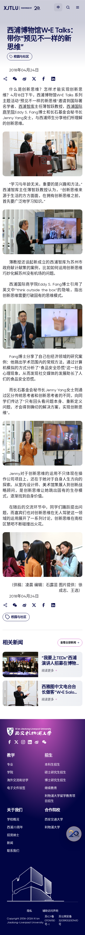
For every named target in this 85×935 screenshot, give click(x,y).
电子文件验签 (16, 788)
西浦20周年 (15, 827)
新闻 (10, 842)
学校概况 (13, 819)
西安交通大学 (54, 819)
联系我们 (13, 850)
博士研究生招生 (55, 780)
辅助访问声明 (50, 910)
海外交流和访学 (17, 780)
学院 (10, 772)
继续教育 (51, 788)
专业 (10, 764)
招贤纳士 (13, 835)
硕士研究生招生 (55, 772)
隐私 (29, 910)
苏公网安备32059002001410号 (68, 920)
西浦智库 (26, 106)
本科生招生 (52, 764)
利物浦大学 (52, 827)
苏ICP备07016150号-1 (50, 920)
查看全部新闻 (68, 642)
